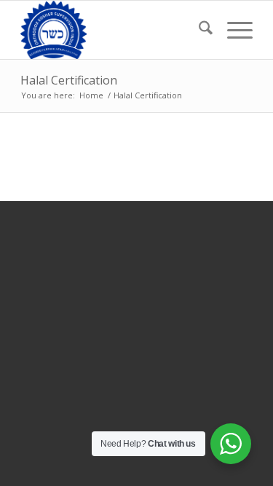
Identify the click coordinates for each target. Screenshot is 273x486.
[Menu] (233, 30)
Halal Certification (68, 80)
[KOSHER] (113, 30)
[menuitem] (198, 30)
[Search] (198, 30)
